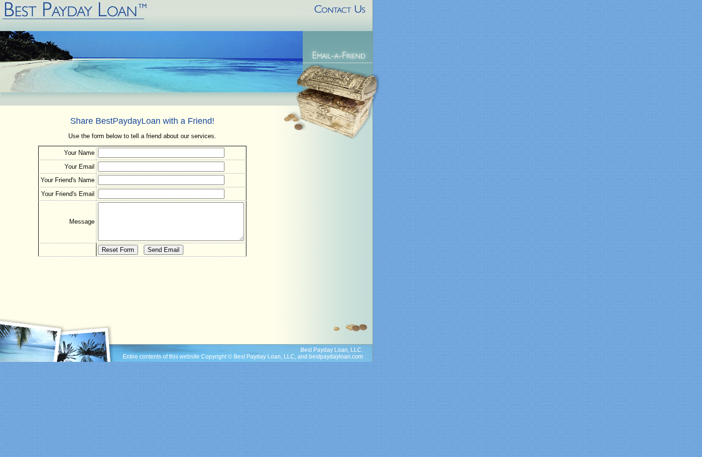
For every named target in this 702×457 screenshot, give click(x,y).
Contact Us (338, 15)
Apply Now (341, 39)
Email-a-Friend (338, 55)
